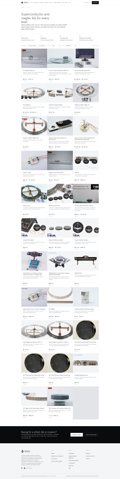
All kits (52, 453)
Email (30, 468)
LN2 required (42, 45)
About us (88, 453)
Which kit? (71, 465)
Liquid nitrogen (57, 2)
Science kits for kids (38, 2)
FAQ (69, 2)
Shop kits (95, 2)
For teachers (72, 463)
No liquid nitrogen (32, 45)
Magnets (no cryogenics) (57, 456)
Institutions (65, 2)
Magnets (46, 2)
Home (22, 7)
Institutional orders (90, 456)
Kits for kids (54, 458)
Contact (88, 458)
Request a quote (76, 434)
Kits (32, 2)
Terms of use (53, 476)
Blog (51, 2)
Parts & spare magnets (56, 461)
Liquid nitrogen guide (91, 434)
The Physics (71, 453)
